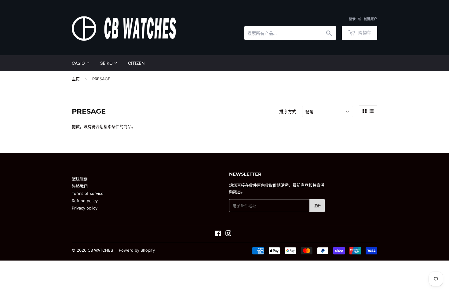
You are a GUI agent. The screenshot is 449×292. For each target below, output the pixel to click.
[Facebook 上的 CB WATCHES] (218, 234)
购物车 (364, 32)
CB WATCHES (100, 250)
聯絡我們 (80, 186)
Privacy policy (84, 208)
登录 (352, 19)
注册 (317, 205)
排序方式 (287, 111)
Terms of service (88, 193)
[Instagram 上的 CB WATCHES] (228, 234)
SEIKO (107, 63)
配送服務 (80, 178)
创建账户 (370, 19)
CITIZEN (136, 63)
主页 (76, 78)
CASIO (79, 63)
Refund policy (85, 200)
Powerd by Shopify (137, 250)
